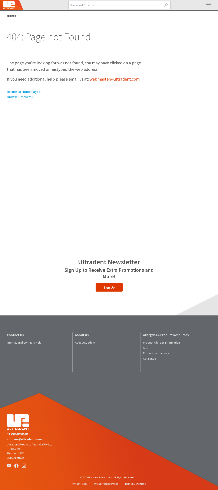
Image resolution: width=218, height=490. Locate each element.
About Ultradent (85, 342)
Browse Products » (20, 97)
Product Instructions (156, 353)
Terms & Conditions (135, 483)
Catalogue (149, 358)
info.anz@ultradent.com (24, 439)
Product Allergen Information (161, 342)
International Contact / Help (24, 342)
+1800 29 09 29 (17, 433)
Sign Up (109, 287)
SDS (145, 348)
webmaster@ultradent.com (115, 79)
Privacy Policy (79, 483)
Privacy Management (106, 483)
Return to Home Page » (24, 92)
